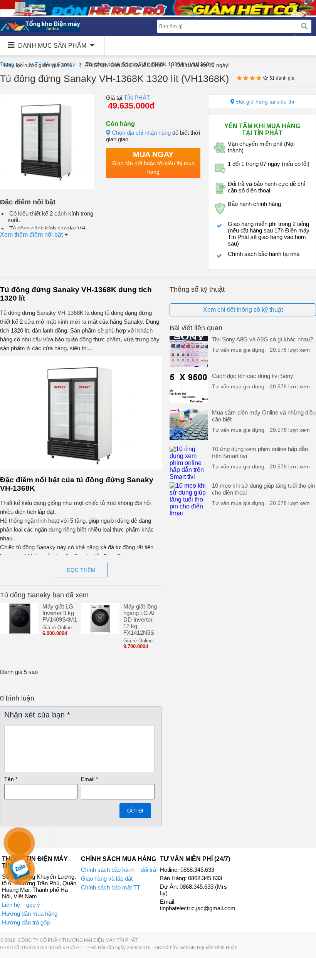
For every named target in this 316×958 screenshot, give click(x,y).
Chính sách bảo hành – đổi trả (118, 869)
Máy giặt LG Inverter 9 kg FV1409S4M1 (59, 613)
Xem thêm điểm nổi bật (32, 234)
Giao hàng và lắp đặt (107, 878)
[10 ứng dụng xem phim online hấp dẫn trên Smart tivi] (189, 476)
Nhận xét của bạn (37, 715)
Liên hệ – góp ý (21, 904)
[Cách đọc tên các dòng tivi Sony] (189, 401)
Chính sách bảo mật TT (110, 887)
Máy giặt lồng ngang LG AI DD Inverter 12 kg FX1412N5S (140, 619)
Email (89, 779)
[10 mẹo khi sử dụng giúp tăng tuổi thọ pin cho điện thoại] (189, 513)
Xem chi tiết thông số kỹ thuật (243, 309)
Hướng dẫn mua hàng (29, 913)
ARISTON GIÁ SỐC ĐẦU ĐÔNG (124, 65)
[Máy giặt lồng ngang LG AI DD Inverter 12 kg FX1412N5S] (100, 632)
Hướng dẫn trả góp (26, 922)
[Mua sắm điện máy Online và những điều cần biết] (189, 438)
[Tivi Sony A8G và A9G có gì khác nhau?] (189, 364)
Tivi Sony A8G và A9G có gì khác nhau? (262, 339)
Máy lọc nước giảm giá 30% (38, 65)
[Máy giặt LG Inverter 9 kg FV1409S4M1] (19, 632)
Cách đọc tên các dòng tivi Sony (252, 376)
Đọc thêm (81, 570)
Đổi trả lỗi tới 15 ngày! (203, 65)
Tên (10, 779)
